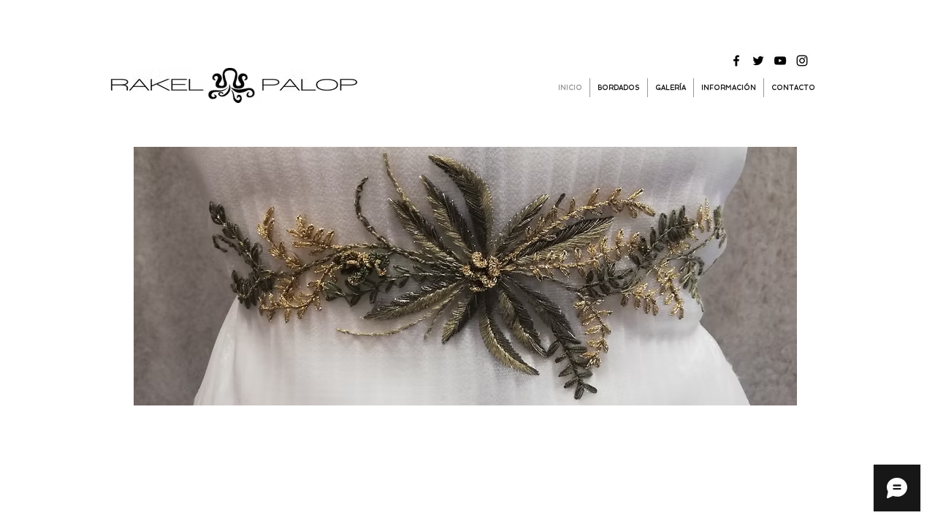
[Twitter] (758, 60)
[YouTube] (780, 60)
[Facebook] (736, 60)
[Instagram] (802, 60)
